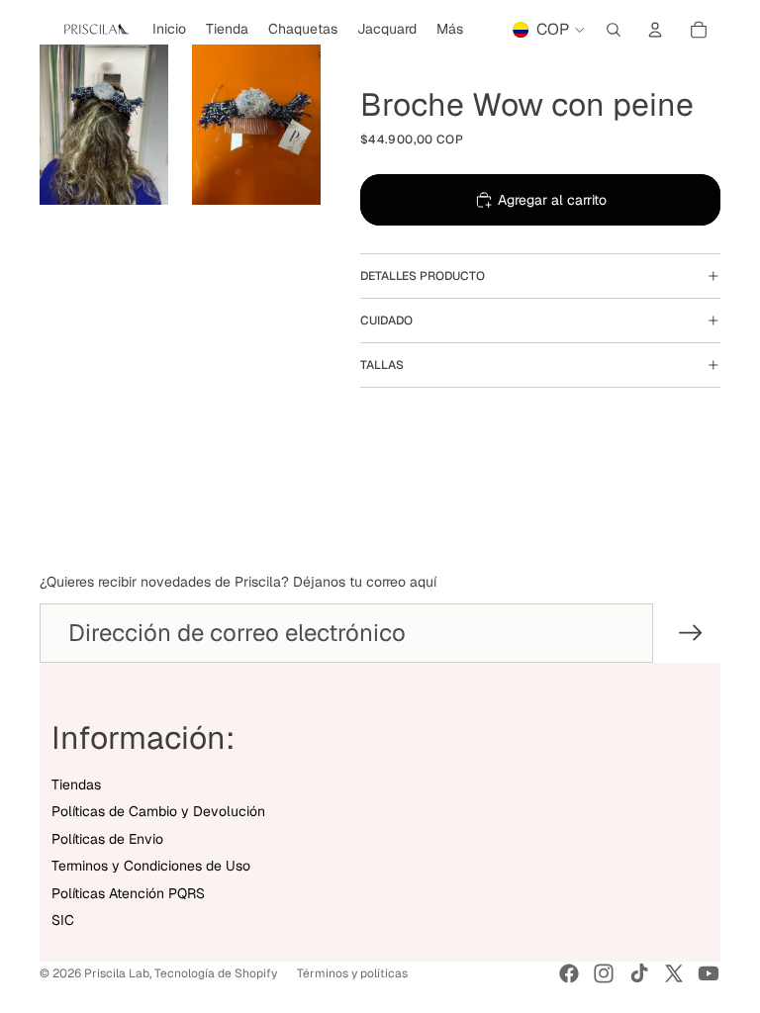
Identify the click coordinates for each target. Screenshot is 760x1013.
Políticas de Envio (107, 839)
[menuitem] (450, 29)
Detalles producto (422, 276)
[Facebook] (569, 973)
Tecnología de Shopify (215, 973)
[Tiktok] (639, 973)
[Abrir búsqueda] (613, 29)
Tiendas (76, 784)
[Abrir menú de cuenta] (655, 29)
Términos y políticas (352, 973)
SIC (62, 920)
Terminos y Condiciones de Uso (150, 866)
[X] (674, 973)
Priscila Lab (116, 973)
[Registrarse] (690, 633)
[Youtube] (708, 973)
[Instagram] (604, 973)
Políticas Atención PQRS (128, 893)
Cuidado (386, 320)
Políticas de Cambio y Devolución (158, 811)
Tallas (382, 365)
